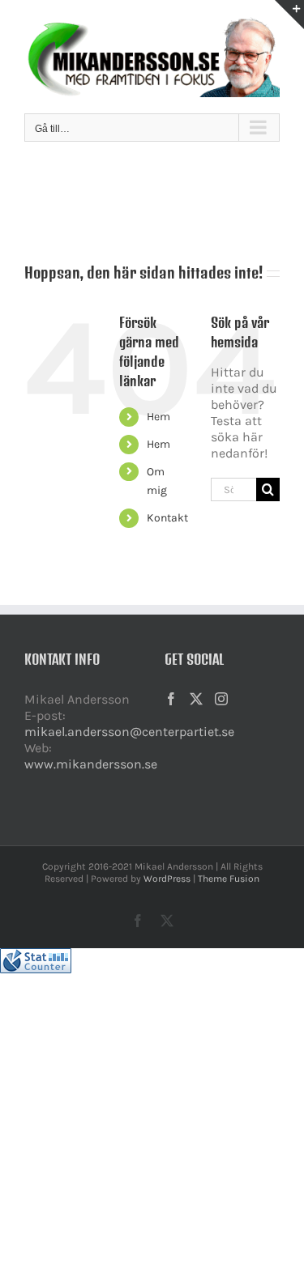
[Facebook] (171, 698)
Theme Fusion (228, 878)
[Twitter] (196, 698)
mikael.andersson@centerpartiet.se (129, 731)
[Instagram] (221, 698)
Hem (158, 416)
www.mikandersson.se (90, 764)
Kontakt (167, 518)
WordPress (167, 878)
